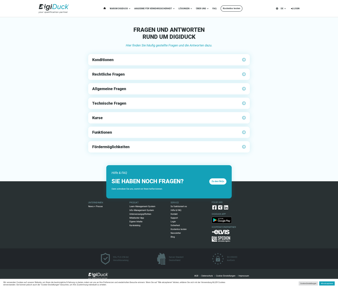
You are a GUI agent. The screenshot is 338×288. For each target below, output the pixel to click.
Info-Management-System (141, 210)
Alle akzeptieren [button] (327, 283)
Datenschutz (207, 276)
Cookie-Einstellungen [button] (308, 283)
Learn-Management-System (142, 206)
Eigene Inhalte (135, 221)
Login (296, 8)
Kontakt (174, 214)
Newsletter (176, 233)
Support (174, 218)
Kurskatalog (134, 225)
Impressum (243, 276)
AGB (196, 276)
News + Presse (95, 206)
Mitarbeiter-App (136, 218)
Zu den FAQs (218, 181)
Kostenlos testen (231, 8)
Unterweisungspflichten (140, 214)
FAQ (214, 8)
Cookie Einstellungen (225, 276)
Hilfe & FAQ (176, 210)
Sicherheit (175, 225)
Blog (173, 237)
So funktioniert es (179, 206)
